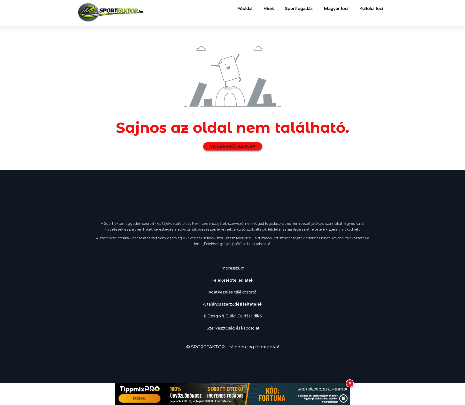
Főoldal (244, 8)
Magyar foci (336, 8)
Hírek (269, 8)
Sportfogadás (299, 8)
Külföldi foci (371, 8)
